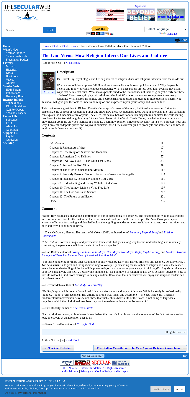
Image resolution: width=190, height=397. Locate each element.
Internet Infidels (13, 99)
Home (6, 46)
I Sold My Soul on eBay (88, 285)
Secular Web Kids (16, 56)
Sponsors (140, 6)
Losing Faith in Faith (84, 252)
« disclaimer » (70, 371)
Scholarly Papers (16, 112)
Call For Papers (15, 109)
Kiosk (9, 72)
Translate (171, 33)
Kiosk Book (69, 46)
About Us (11, 126)
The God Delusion (58, 348)
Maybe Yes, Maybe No (111, 252)
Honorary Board (15, 96)
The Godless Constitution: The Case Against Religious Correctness (140, 348)
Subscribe (11, 119)
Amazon (49, 92)
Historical (11, 69)
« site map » (121, 371)
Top (185, 355)
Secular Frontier (15, 52)
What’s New (10, 49)
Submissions (13, 102)
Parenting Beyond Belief (144, 232)
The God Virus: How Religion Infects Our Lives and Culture (104, 55)
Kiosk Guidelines (16, 106)
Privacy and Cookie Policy (96, 371)
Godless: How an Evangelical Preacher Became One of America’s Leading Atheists (114, 253)
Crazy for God (85, 324)
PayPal (10, 136)
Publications (13, 92)
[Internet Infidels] (27, 19)
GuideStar (12, 139)
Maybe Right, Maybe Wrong (142, 252)
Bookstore (12, 76)
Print (184, 40)
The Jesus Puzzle (83, 308)
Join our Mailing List (92, 355)
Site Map (8, 142)
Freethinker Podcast (17, 59)
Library (8, 62)
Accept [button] (179, 389)
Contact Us (10, 116)
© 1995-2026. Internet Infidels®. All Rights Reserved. (95, 368)
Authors (10, 82)
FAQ (9, 122)
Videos (10, 79)
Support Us (10, 132)
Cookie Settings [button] (161, 389)
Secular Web (11, 86)
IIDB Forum (13, 89)
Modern (10, 66)
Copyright (12, 129)
